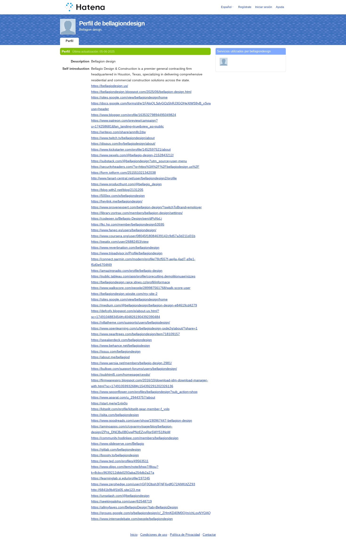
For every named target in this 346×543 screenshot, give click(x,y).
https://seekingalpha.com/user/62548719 (121, 501)
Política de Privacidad (185, 534)
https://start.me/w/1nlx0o (109, 403)
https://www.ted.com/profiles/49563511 (120, 461)
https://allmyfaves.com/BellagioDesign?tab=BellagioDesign (134, 507)
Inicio (133, 534)
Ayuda (280, 7)
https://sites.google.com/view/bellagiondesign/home (129, 97)
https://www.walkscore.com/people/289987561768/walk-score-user (140, 288)
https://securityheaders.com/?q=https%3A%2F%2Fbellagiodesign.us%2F (145, 167)
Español (226, 7)
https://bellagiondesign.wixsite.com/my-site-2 (124, 294)
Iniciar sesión (263, 7)
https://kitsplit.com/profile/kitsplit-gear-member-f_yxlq (130, 409)
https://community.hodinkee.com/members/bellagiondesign (134, 438)
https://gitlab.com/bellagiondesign (116, 449)
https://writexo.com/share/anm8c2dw (118, 132)
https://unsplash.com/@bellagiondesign (120, 496)
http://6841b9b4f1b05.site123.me (116, 490)
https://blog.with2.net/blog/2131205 (117, 190)
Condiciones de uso (153, 534)
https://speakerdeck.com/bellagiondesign (121, 340)
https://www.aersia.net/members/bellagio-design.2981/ (131, 363)
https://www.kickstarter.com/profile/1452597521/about (131, 149)
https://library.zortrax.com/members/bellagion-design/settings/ (137, 213)
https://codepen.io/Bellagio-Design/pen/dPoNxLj (126, 218)
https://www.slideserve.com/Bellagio (117, 443)
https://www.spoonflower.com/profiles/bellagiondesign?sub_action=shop (144, 392)
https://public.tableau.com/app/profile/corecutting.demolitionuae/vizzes (143, 276)
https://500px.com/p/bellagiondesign (118, 195)
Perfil (69, 41)
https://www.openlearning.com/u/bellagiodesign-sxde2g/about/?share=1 (144, 328)
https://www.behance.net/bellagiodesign (120, 345)
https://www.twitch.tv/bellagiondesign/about (123, 138)
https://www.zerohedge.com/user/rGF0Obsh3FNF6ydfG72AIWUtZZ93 (143, 484)
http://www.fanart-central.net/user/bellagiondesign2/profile (134, 178)
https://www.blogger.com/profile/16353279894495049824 (133, 115)
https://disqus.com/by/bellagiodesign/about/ (123, 143)
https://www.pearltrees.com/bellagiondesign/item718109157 (135, 334)
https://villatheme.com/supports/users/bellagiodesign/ (130, 322)
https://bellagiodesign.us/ (109, 86)
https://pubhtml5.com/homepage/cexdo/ (120, 374)
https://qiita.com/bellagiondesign (115, 415)
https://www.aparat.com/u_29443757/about (123, 397)
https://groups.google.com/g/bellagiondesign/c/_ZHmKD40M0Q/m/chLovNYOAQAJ (152, 513)
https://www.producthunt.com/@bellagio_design (126, 184)
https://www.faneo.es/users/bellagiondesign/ (123, 230)
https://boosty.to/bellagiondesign (115, 455)
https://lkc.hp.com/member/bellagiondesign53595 (127, 224)
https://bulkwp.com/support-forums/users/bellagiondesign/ (134, 368)
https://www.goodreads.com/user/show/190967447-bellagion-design (141, 420)
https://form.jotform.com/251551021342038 (123, 172)
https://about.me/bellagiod (110, 357)
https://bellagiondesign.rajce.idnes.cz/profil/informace (130, 282)
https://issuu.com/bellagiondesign (116, 351)
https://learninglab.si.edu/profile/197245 (120, 478)
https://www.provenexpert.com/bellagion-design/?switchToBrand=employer (146, 207)
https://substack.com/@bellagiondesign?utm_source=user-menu (139, 161)
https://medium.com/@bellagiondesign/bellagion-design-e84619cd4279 (144, 305)
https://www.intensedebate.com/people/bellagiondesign (132, 519)
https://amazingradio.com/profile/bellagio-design (126, 270)
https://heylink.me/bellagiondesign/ (116, 201)
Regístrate (244, 7)
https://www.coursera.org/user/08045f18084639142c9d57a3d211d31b (143, 236)
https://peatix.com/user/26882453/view (120, 241)
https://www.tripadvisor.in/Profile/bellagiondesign (126, 253)
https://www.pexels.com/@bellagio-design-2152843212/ (132, 155)
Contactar (209, 534)
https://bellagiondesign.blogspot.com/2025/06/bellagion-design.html (141, 92)
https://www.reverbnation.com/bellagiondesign (125, 247)
